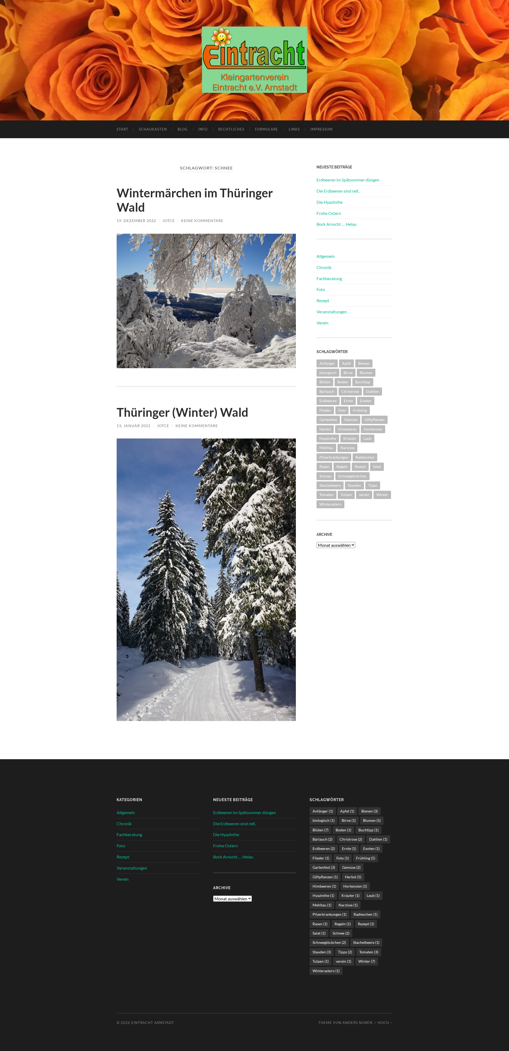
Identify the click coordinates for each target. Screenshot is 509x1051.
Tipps (372, 485)
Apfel (346, 363)
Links (294, 129)
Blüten (324, 382)
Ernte (348, 400)
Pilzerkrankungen (333, 457)
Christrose (350, 391)
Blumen (366, 372)
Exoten (365, 400)
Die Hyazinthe (330, 202)
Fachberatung (329, 278)
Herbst (325, 429)
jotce (169, 220)
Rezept (323, 300)
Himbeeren (347, 429)
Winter (382, 494)
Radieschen (365, 457)
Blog (183, 129)
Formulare (266, 129)
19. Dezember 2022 (136, 220)
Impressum (321, 129)
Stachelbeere (330, 485)
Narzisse (347, 447)
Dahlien (372, 391)
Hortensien (373, 429)
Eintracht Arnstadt (152, 1022)
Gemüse (350, 419)
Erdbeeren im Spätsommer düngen (348, 179)
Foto (321, 289)
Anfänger (327, 363)
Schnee (325, 476)
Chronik (324, 267)
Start (122, 129)
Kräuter (349, 438)
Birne (348, 372)
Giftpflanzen (375, 419)
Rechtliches (231, 129)
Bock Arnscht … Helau (337, 224)
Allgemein (326, 256)
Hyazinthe (327, 438)
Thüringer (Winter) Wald (182, 412)
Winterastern (330, 504)
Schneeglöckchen (352, 476)
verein (364, 494)
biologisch (327, 372)
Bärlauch (326, 391)
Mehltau (326, 447)
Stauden (354, 485)
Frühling (360, 410)
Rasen (324, 466)
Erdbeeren (328, 400)
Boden (342, 382)
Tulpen (346, 494)
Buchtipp (362, 382)
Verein (322, 322)
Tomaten (326, 494)
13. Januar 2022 (134, 425)
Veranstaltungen (332, 311)
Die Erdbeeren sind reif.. (338, 190)
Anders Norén (357, 1022)
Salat (377, 466)
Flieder (325, 410)
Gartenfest (328, 419)
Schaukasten (153, 129)
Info (203, 129)
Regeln (342, 466)
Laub (367, 438)
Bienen (364, 363)
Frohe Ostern (329, 213)
